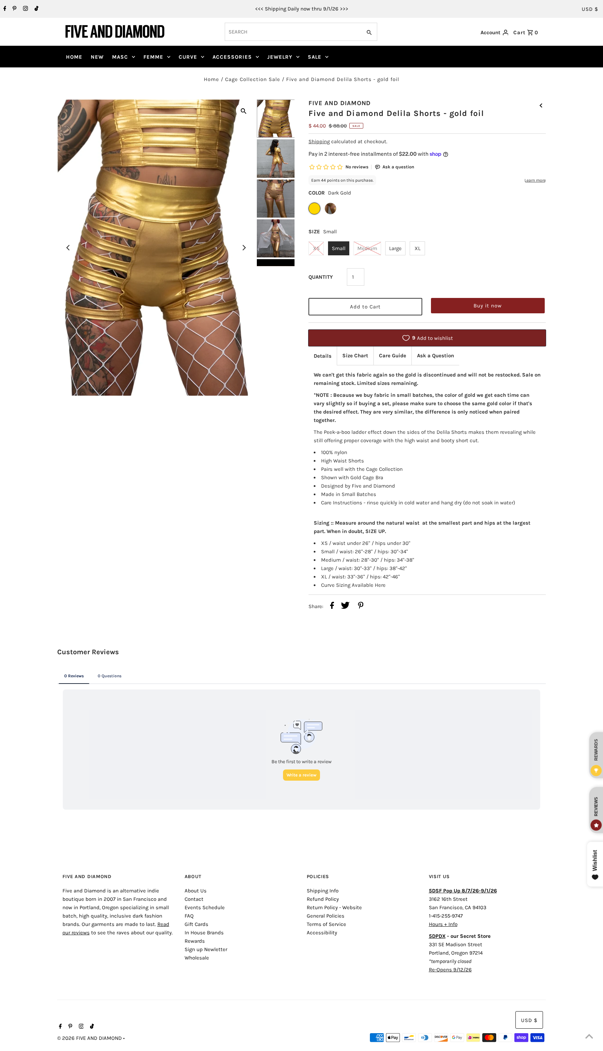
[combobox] (292, 32)
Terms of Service (326, 924)
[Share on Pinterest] (361, 606)
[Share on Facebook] (332, 606)
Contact (194, 899)
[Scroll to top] (589, 1037)
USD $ (590, 9)
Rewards (195, 941)
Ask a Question (435, 355)
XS (316, 248)
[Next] (243, 247)
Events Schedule (205, 907)
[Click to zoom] (243, 110)
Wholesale (197, 958)
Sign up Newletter (206, 949)
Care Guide (392, 355)
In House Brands (204, 932)
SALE (314, 57)
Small (338, 248)
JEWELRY (279, 57)
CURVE (188, 57)
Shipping (319, 141)
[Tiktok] (35, 9)
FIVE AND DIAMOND (339, 103)
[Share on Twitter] (345, 606)
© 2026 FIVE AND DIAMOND (90, 1038)
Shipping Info (322, 891)
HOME (74, 57)
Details (323, 356)
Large (395, 248)
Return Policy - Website (334, 907)
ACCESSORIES (232, 57)
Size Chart (355, 355)
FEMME (153, 57)
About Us (196, 891)
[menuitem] (74, 56)
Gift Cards (196, 924)
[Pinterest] (13, 9)
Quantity (320, 277)
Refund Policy (323, 899)
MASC (120, 57)
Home (211, 79)
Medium (367, 248)
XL (417, 248)
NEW (97, 57)
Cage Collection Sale (252, 79)
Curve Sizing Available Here (353, 585)
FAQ (189, 916)
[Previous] (68, 247)
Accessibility (322, 932)
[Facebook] (4, 9)
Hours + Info (443, 924)
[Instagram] (24, 9)
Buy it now (488, 305)
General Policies (325, 916)
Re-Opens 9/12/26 (450, 969)
